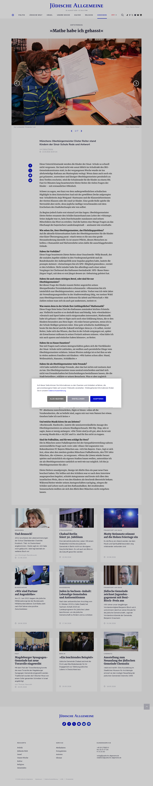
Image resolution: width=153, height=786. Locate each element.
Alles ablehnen (56, 399)
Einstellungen (78, 399)
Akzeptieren (98, 399)
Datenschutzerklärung (57, 390)
